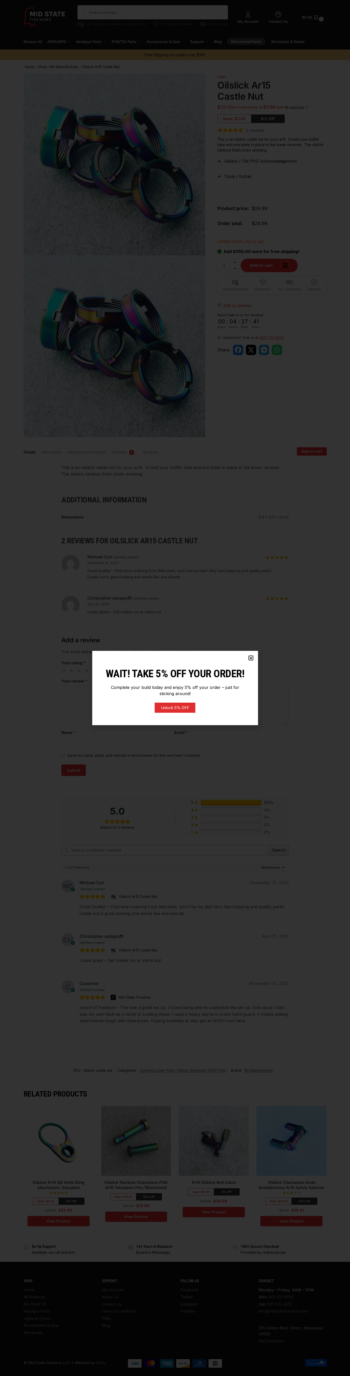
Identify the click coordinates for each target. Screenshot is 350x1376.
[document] (175, 688)
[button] (251, 658)
